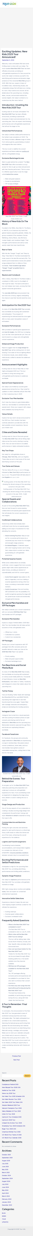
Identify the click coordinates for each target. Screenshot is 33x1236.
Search (4, 1073)
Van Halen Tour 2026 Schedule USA (13, 1096)
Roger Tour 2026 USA (9, 1129)
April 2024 (5, 1193)
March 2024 (6, 1196)
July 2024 (5, 1184)
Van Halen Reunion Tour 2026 (11, 1099)
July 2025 (5, 1163)
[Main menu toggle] (29, 4)
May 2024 (5, 1190)
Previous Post (16, 1056)
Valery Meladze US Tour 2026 (11, 1111)
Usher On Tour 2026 (8, 1114)
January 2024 (6, 1202)
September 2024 (7, 1178)
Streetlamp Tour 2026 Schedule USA (13, 1126)
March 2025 (6, 1172)
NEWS (4, 1216)
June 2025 (5, 1166)
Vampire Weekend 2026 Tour (11, 1105)
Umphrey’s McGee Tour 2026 (11, 1132)
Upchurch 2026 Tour (8, 1120)
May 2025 (5, 1169)
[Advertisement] (16, 25)
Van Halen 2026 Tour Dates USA (12, 1102)
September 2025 (7, 1157)
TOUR (4, 1219)
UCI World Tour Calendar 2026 (11, 1138)
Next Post (16, 1059)
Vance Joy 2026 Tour (8, 1093)
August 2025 (6, 1160)
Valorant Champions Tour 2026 (12, 1108)
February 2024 (6, 1199)
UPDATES (5, 1222)
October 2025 (6, 1154)
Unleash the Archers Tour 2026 (12, 1123)
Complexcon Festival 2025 (10, 1084)
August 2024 (6, 1181)
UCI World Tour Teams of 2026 (11, 1135)
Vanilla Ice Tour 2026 (8, 1090)
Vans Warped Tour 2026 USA (11, 1087)
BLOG (4, 1213)
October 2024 (6, 1175)
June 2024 (5, 1187)
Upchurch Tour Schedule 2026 (11, 1117)
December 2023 (7, 1205)
